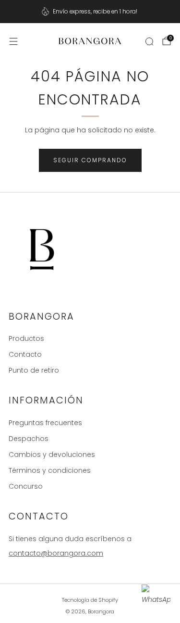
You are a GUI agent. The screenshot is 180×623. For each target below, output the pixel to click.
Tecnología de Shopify (90, 600)
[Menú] (13, 41)
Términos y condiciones (50, 470)
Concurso (26, 486)
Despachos (28, 438)
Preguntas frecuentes (45, 423)
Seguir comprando (90, 160)
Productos (26, 338)
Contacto (25, 354)
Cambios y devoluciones (52, 454)
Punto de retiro (34, 370)
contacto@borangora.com (56, 553)
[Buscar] (149, 41)
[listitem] (90, 11)
